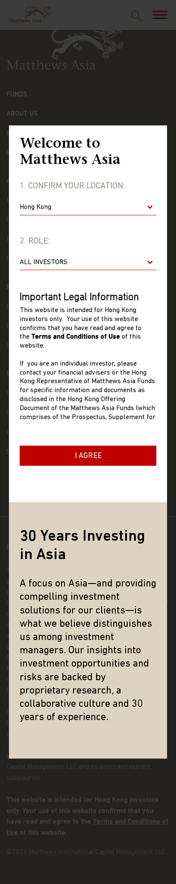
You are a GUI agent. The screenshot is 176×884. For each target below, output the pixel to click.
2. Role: (35, 241)
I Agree (88, 456)
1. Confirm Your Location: (72, 186)
